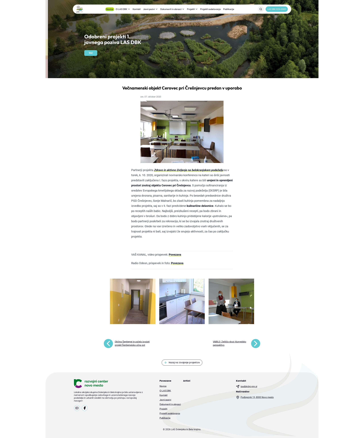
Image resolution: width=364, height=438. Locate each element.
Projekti (191, 9)
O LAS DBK (121, 9)
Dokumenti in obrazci (171, 9)
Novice (109, 9)
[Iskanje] (261, 9)
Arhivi (186, 380)
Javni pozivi (149, 9)
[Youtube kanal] (77, 408)
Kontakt (137, 9)
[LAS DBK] (79, 9)
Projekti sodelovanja (210, 9)
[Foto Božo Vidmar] (231, 301)
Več (88, 53)
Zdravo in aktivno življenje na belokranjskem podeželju (188, 170)
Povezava (175, 254)
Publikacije (228, 9)
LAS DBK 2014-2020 (276, 9)
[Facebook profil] (85, 408)
